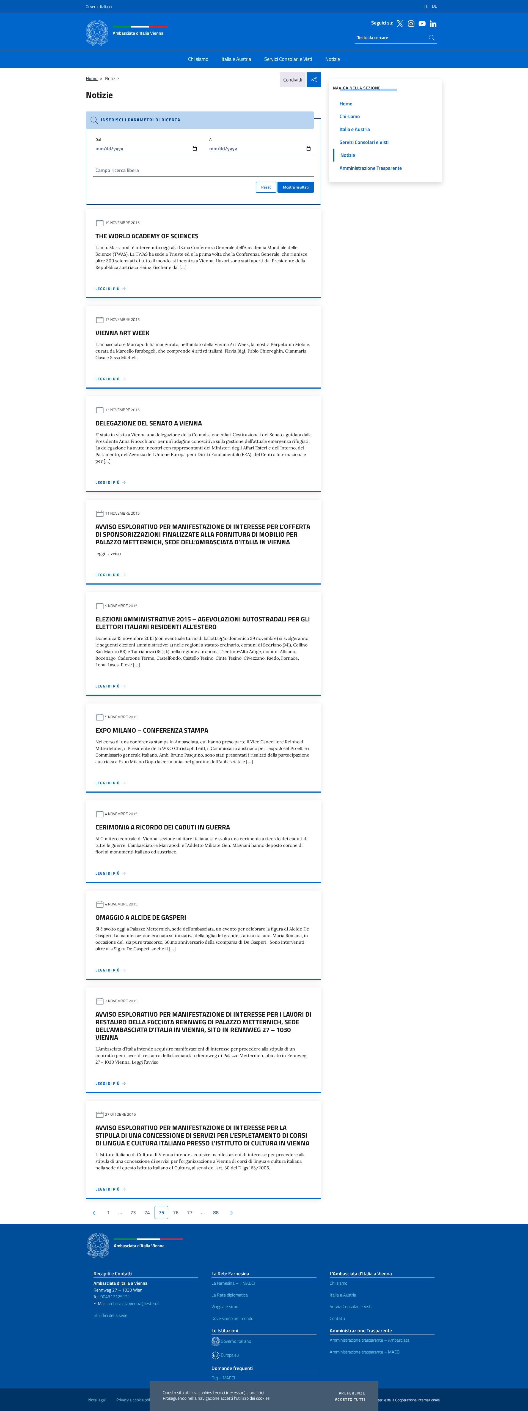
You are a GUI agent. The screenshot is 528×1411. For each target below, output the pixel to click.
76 (175, 1212)
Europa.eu (229, 1355)
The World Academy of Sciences (147, 236)
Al (211, 139)
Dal (98, 139)
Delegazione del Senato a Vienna (148, 423)
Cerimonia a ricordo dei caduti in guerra (162, 827)
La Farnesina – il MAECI (233, 1283)
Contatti (337, 1318)
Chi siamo (338, 1283)
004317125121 (115, 1296)
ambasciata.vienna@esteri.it (133, 1303)
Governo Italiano (99, 6)
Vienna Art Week (122, 333)
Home (92, 78)
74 (147, 1212)
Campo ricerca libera (117, 170)
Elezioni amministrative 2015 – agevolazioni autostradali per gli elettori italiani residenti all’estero (202, 623)
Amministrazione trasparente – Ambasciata (369, 1340)
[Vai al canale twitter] (398, 23)
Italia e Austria (343, 1295)
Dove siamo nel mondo (232, 1318)
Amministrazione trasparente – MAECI (365, 1352)
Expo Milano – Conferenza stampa (151, 730)
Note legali (97, 1400)
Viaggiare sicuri (224, 1306)
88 (216, 1212)
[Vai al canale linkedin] (431, 23)
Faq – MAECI (223, 1377)
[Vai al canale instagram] (409, 23)
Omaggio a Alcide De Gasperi (140, 917)
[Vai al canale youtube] (420, 23)
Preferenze (352, 1393)
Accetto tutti (350, 1399)
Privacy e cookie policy (135, 1400)
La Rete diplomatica (229, 1295)
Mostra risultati (296, 187)
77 (190, 1212)
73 (133, 1212)
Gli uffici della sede (110, 1315)
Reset (266, 187)
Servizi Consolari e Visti (351, 1306)
